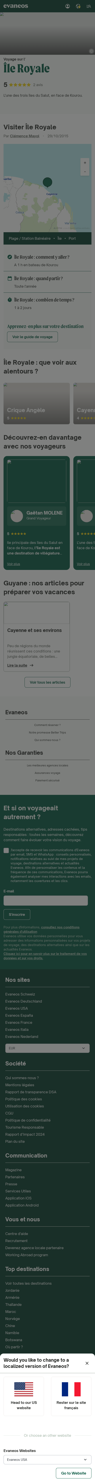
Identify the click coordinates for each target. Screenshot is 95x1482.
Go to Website (73, 1473)
